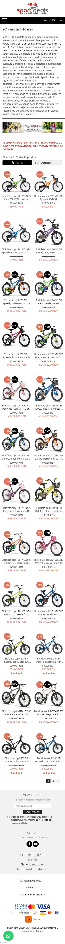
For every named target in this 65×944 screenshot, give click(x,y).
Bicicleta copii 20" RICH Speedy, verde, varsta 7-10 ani (48, 302)
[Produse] (5, 20)
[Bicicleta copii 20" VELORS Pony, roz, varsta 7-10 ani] (16, 389)
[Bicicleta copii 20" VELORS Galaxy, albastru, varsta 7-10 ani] (16, 439)
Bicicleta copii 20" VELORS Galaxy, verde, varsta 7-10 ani (48, 356)
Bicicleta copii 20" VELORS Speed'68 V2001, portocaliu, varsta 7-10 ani (48, 197)
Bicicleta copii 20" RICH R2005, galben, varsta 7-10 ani (48, 509)
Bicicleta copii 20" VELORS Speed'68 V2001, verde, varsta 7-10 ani (16, 197)
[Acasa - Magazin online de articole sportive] (32, 8)
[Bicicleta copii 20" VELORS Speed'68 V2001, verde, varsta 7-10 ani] (16, 181)
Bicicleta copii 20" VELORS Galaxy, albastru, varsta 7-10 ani (16, 457)
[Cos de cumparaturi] (53, 20)
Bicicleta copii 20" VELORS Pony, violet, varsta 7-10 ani (16, 509)
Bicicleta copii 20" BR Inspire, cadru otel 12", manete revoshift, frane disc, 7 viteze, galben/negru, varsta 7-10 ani (16, 660)
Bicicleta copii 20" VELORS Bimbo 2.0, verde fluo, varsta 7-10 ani (16, 613)
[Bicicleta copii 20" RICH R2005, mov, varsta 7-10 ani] (48, 231)
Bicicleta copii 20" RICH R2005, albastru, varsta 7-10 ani (48, 407)
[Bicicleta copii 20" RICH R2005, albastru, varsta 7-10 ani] (48, 388)
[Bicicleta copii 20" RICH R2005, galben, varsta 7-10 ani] (48, 491)
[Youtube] (36, 844)
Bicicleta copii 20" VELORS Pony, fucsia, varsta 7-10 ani (48, 561)
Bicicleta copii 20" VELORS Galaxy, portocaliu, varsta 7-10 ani (48, 457)
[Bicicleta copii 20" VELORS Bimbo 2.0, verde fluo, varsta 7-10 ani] (16, 594)
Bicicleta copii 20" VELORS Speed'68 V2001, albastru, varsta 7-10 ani (16, 251)
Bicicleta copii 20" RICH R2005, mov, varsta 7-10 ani (49, 251)
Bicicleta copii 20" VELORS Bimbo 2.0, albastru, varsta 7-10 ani (48, 613)
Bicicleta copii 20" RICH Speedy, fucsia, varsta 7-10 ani (16, 356)
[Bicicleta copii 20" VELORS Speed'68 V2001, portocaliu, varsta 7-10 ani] (48, 181)
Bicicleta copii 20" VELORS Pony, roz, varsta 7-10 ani (16, 407)
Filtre (18, 162)
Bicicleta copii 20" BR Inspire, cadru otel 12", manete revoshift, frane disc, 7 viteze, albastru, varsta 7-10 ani (49, 660)
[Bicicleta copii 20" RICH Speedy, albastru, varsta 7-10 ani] (16, 284)
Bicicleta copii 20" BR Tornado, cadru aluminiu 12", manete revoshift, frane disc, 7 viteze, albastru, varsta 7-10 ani (49, 760)
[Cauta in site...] (61, 20)
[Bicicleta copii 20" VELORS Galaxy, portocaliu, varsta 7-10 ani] (48, 439)
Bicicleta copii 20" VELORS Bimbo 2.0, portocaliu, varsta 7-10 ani (16, 561)
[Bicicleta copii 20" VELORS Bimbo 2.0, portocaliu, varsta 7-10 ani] (16, 543)
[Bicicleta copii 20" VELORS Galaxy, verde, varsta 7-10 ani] (48, 336)
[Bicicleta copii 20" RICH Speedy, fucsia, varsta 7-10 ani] (16, 336)
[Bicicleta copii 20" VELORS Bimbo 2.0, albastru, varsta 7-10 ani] (48, 594)
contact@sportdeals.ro (34, 869)
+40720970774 (34, 864)
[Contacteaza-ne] (45, 20)
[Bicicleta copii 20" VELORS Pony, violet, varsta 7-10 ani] (16, 491)
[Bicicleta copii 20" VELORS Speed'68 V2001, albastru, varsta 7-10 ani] (16, 232)
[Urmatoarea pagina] (58, 781)
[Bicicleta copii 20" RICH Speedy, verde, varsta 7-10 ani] (48, 284)
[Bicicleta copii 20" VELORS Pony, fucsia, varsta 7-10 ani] (48, 542)
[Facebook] (29, 844)
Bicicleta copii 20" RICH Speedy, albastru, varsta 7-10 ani (16, 302)
